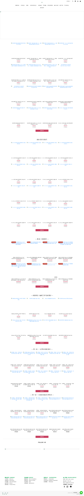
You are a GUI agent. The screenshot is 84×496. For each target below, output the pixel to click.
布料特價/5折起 (33, 5)
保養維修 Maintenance (29, 483)
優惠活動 (17, 5)
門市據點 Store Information (10, 481)
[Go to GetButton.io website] (81, 494)
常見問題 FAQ (27, 481)
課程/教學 (42, 7)
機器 (27, 5)
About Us (11, 479)
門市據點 (44, 5)
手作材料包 (66, 5)
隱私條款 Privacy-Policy (10, 484)
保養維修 (40, 5)
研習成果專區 (50, 5)
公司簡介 (7, 479)
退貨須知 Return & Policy (29, 480)
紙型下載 (61, 5)
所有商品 (22, 5)
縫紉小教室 (56, 5)
